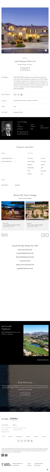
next (9, 50)
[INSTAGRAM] (21, 441)
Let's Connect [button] (25, 394)
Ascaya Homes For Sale (25, 260)
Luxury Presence (30, 464)
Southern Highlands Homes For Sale (25, 253)
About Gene (10, 436)
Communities (28, 436)
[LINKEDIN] (25, 441)
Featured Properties (19, 436)
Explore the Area (43, 360)
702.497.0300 (4, 430)
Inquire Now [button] (25, 68)
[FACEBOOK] (18, 441)
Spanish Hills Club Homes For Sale (25, 268)
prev (6, 50)
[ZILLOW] (31, 441)
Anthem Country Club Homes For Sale (25, 264)
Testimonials (36, 436)
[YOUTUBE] (28, 441)
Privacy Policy (37, 465)
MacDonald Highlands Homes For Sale (25, 257)
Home (3, 436)
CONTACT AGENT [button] (22, 133)
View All (45, 235)
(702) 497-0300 (33, 128)
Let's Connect (44, 436)
